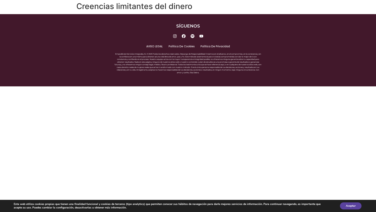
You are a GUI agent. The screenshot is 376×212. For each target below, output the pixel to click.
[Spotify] (192, 36)
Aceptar (351, 206)
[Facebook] (184, 36)
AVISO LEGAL (154, 46)
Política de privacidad (215, 46)
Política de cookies (182, 46)
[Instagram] (175, 36)
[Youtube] (201, 36)
